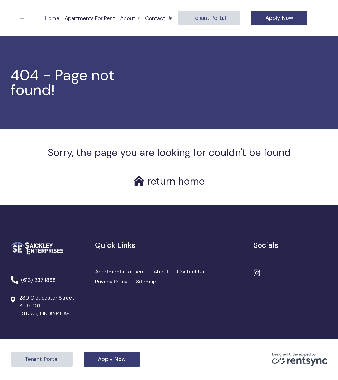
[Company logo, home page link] (22, 18)
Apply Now (279, 18)
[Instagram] (256, 273)
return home (174, 181)
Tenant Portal (209, 18)
